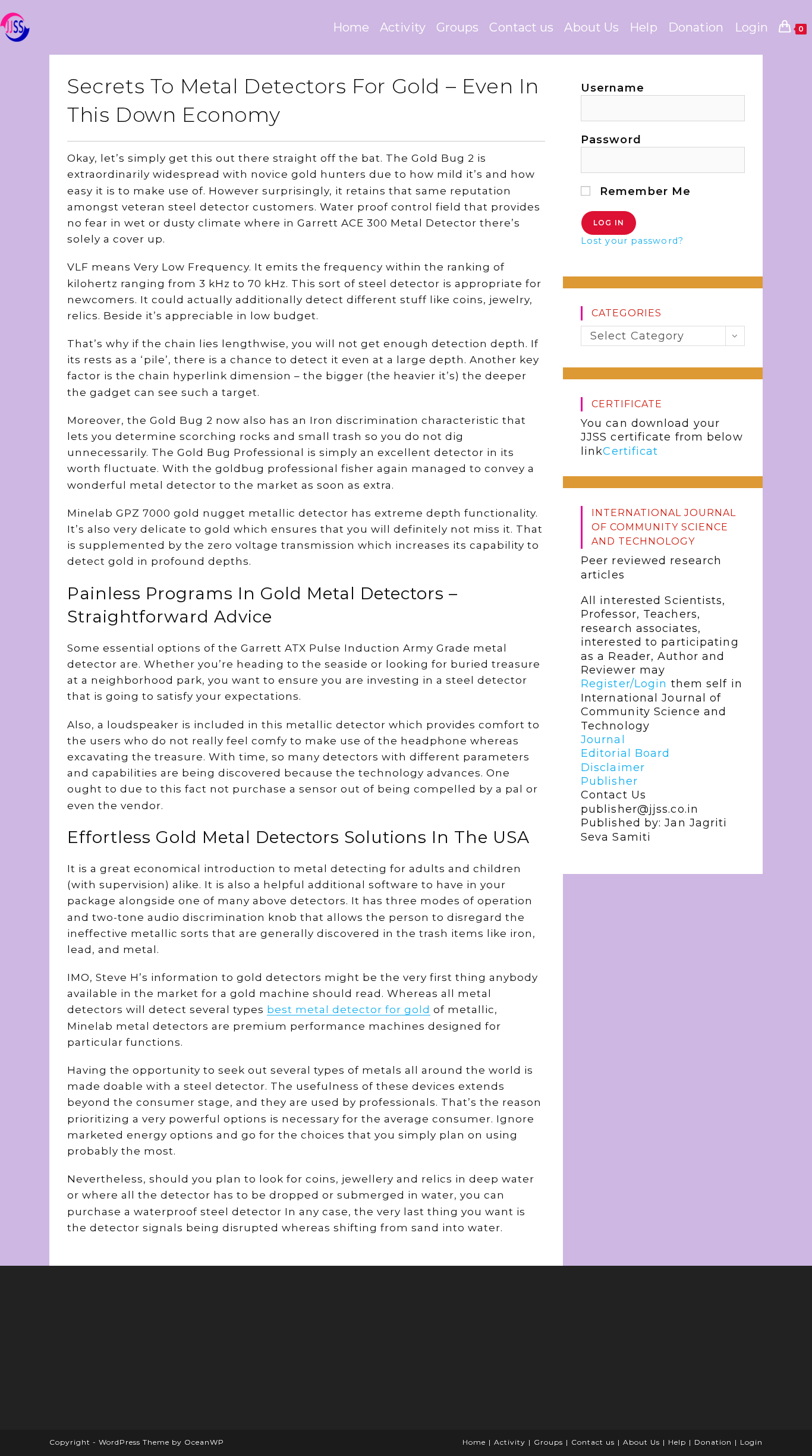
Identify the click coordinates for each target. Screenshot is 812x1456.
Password (611, 139)
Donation (713, 1442)
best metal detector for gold (348, 1009)
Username (612, 88)
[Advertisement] (147, 1352)
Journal (603, 739)
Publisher (609, 781)
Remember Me (643, 191)
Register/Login (624, 683)
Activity (509, 1442)
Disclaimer (613, 767)
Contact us (593, 1442)
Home (474, 1442)
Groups (548, 1442)
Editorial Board (626, 753)
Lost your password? (632, 240)
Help (677, 1442)
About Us (641, 1442)
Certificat (630, 451)
